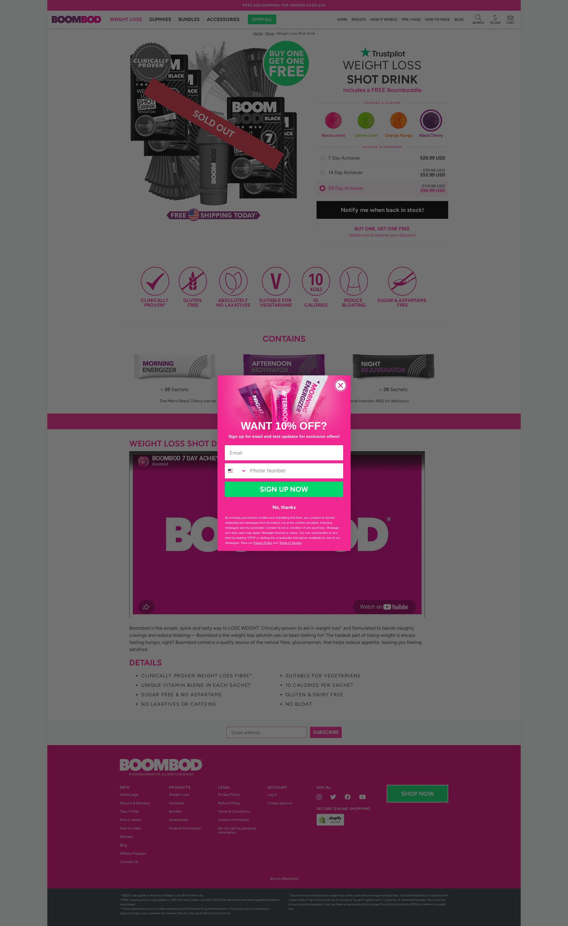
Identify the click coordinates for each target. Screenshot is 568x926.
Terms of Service (290, 542)
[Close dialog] (340, 385)
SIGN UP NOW (284, 489)
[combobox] (236, 470)
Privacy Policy (263, 542)
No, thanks (284, 507)
